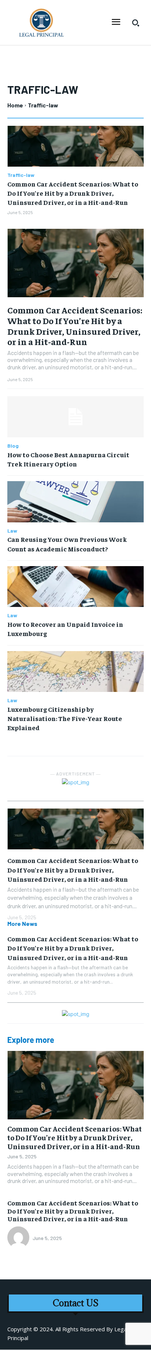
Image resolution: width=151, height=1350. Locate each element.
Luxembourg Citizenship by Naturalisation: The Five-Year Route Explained (64, 718)
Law (12, 531)
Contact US (76, 1303)
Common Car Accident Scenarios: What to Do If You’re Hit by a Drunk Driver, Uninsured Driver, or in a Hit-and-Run (72, 193)
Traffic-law (20, 175)
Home (15, 105)
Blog (13, 446)
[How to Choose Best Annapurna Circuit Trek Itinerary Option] (75, 416)
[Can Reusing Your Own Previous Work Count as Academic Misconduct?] (75, 501)
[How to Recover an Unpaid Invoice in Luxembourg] (75, 586)
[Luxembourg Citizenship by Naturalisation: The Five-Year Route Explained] (75, 671)
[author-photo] (19, 1238)
